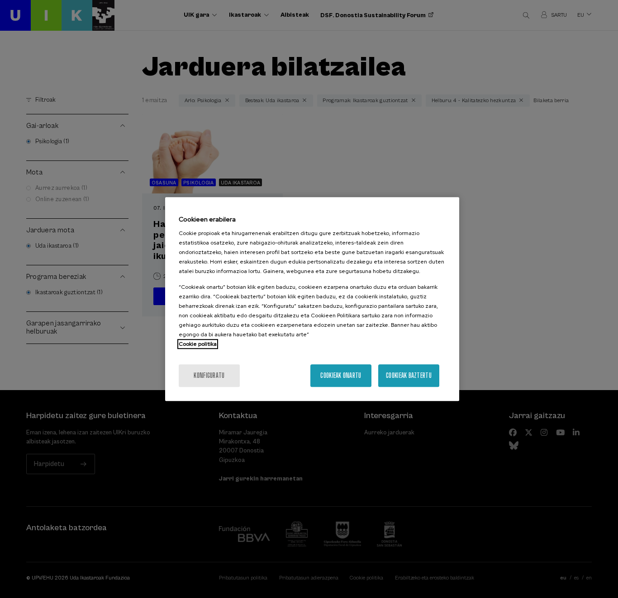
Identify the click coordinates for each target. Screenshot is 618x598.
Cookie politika (198, 344)
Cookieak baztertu (409, 375)
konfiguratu (209, 375)
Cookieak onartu (340, 375)
